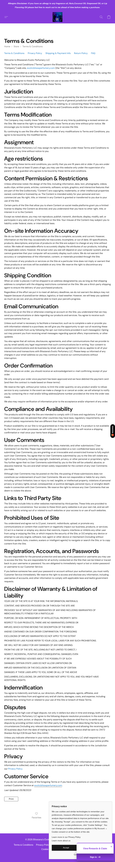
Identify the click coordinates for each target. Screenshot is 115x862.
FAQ (93, 53)
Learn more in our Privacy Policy (66, 837)
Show (112, 431)
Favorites (36, 817)
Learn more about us (61, 840)
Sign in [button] (93, 857)
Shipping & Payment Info (58, 53)
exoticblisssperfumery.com (41, 68)
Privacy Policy (35, 53)
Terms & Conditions (32, 46)
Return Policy (81, 53)
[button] (57, 17)
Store (16, 46)
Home (7, 46)
